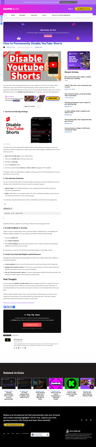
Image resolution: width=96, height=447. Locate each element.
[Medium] (18, 347)
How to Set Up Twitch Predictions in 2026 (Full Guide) (56, 396)
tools (66, 80)
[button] (5, 15)
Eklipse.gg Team (11, 47)
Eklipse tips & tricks (70, 89)
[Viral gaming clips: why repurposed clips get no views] (40, 383)
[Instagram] (14, 347)
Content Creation (69, 97)
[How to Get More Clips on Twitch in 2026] (87, 383)
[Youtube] (25, 347)
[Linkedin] (16, 347)
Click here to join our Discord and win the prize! (18, 303)
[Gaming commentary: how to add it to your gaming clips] (9, 383)
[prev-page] (46, 405)
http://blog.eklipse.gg (18, 341)
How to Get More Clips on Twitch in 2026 (87, 394)
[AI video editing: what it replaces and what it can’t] (24, 383)
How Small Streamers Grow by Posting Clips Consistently (78, 94)
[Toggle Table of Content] (37, 106)
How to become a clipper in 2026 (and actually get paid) (77, 129)
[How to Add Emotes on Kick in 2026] (71, 383)
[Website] (23, 347)
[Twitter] (20, 347)
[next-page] (49, 405)
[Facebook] (82, 420)
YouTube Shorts (15, 335)
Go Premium (48, 36)
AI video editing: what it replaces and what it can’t (77, 112)
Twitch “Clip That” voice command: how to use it (78, 86)
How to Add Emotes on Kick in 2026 (72, 394)
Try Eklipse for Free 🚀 (32, 325)
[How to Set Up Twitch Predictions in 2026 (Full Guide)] (56, 383)
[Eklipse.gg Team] (4, 47)
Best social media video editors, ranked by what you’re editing (78, 77)
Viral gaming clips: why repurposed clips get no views (78, 120)
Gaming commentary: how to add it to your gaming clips (78, 103)
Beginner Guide (38, 47)
